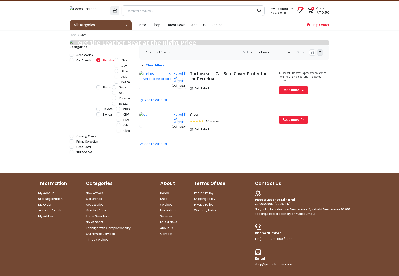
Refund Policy (204, 193)
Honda (107, 114)
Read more (291, 90)
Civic (126, 131)
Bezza (125, 82)
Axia (124, 76)
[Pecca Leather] (87, 10)
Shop (156, 25)
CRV (126, 114)
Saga (122, 87)
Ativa (124, 71)
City (126, 125)
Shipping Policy (205, 199)
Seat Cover (83, 147)
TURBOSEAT (84, 152)
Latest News (175, 25)
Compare (179, 85)
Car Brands (83, 60)
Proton (107, 87)
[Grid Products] (312, 52)
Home (142, 25)
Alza (194, 114)
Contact (218, 25)
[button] (180, 77)
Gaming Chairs (86, 136)
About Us (198, 25)
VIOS (126, 109)
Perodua (108, 60)
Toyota (108, 109)
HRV (126, 120)
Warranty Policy (205, 210)
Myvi (124, 66)
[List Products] (320, 52)
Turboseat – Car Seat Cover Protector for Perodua (228, 76)
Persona (124, 98)
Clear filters (155, 65)
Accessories (84, 55)
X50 (121, 93)
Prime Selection (87, 141)
